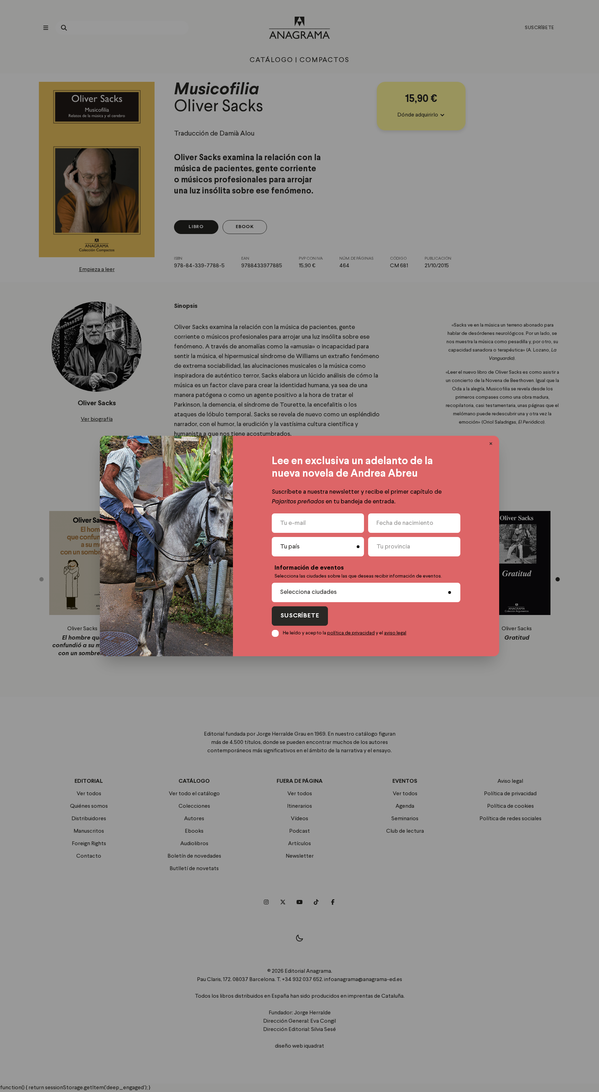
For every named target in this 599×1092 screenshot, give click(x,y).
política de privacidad (351, 633)
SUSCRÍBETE (299, 616)
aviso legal (395, 633)
